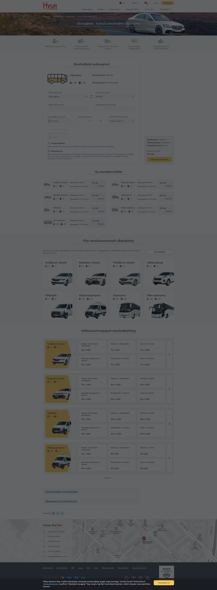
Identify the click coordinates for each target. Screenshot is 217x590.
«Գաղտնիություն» (51, 584)
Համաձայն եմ (164, 583)
